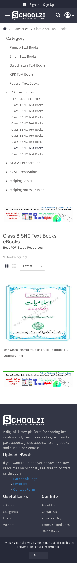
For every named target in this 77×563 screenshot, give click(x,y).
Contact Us (49, 512)
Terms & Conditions (56, 525)
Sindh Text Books (23, 56)
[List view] (14, 266)
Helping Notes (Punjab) (28, 190)
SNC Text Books (22, 92)
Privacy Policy (51, 518)
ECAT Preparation (23, 171)
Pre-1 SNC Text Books (26, 99)
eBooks (8, 505)
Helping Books (21, 181)
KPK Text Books (22, 74)
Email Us (20, 484)
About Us (48, 505)
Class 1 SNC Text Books (27, 105)
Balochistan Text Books (28, 65)
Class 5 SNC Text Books (27, 129)
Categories (21, 29)
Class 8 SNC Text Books (27, 148)
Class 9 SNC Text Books (27, 154)
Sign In (34, 4)
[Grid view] (6, 266)
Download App (65, 207)
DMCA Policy (51, 531)
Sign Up (48, 4)
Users (7, 518)
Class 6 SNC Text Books (27, 136)
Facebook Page (25, 479)
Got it (38, 555)
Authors (8, 525)
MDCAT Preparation (25, 162)
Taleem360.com (47, 207)
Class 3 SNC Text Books (27, 117)
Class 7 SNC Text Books (27, 142)
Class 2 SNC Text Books (27, 111)
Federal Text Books (24, 83)
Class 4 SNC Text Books (27, 123)
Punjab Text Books (24, 47)
